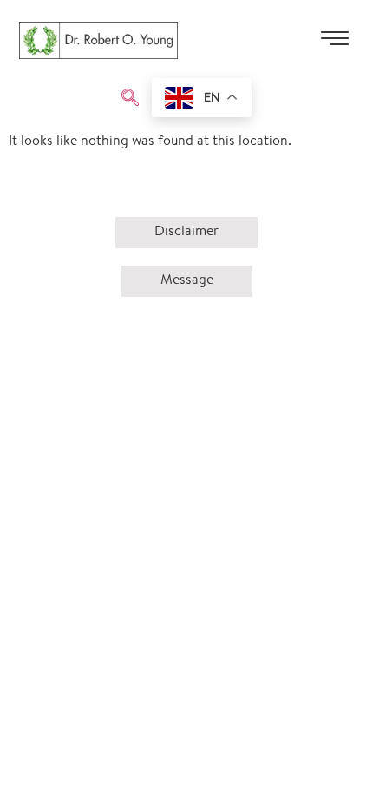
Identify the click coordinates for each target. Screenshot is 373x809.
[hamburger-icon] (334, 44)
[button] (130, 99)
